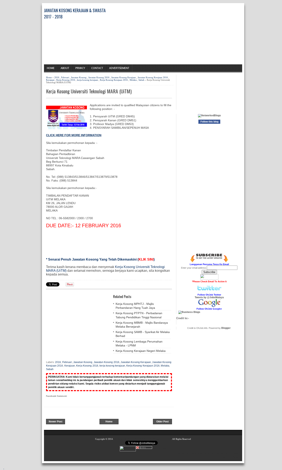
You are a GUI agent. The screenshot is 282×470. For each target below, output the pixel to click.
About (65, 68)
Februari (65, 77)
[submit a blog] (189, 312)
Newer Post (55, 421)
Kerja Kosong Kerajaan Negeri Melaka (141, 350)
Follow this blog (209, 121)
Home (51, 68)
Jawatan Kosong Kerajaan (123, 77)
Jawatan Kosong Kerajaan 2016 (153, 77)
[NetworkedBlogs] (209, 115)
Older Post (162, 421)
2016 (56, 77)
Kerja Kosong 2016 (65, 80)
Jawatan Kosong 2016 (98, 77)
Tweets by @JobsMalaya (209, 297)
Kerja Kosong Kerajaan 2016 (114, 80)
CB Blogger (234, 453)
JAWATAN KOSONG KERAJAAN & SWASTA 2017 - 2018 (142, 439)
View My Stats (160, 448)
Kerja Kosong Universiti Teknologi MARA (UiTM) (89, 91)
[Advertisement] (194, 35)
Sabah (141, 80)
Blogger (226, 328)
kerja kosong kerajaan (87, 80)
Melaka (133, 80)
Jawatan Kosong (78, 77)
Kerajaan (50, 80)
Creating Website (196, 453)
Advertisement (119, 68)
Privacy (80, 68)
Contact (97, 68)
